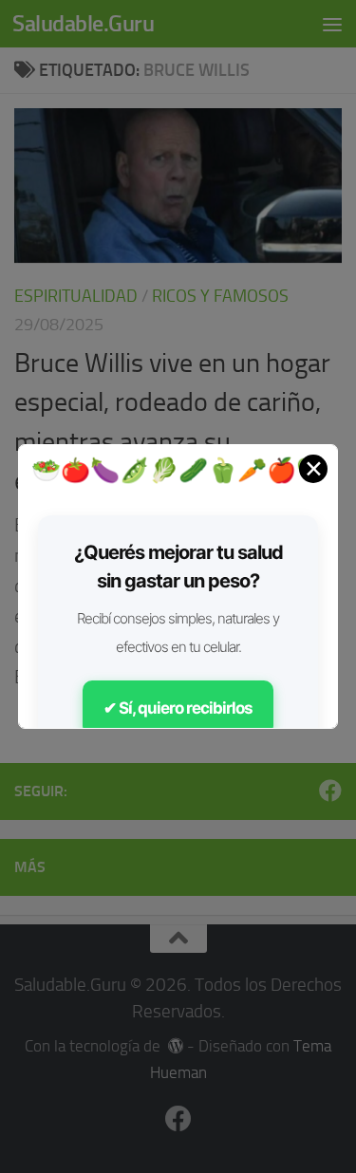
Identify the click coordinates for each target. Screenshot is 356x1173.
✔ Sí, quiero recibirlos (178, 707)
